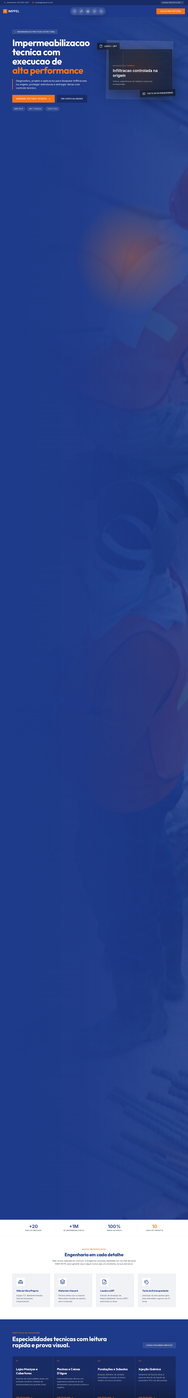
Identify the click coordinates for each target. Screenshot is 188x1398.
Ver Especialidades (72, 99)
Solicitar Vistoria (171, 11)
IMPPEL (13, 11)
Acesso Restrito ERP (171, 2)
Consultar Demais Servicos (159, 1345)
